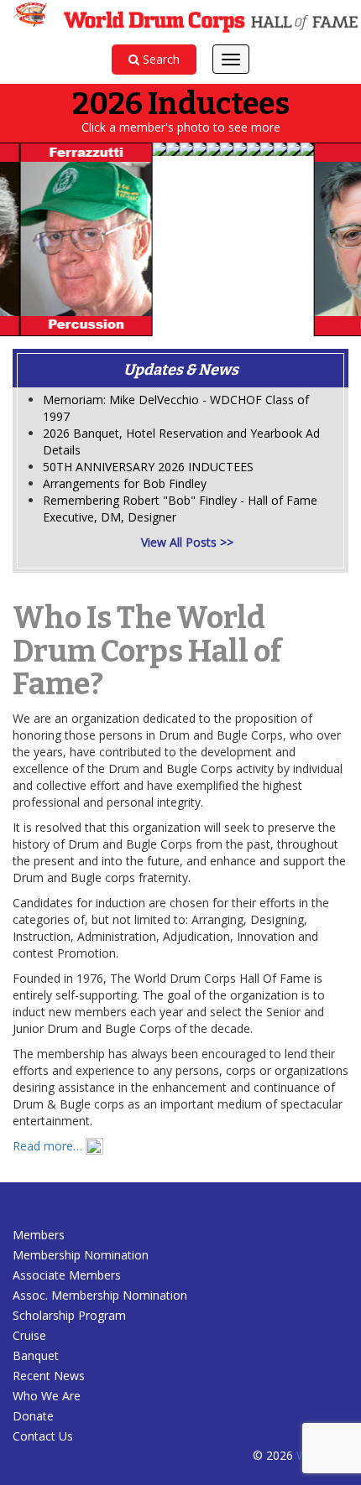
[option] (74, 239)
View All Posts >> (187, 542)
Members (39, 1235)
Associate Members (67, 1275)
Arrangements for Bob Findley (125, 483)
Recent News (49, 1376)
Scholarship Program (69, 1315)
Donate (33, 1416)
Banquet (37, 1355)
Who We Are (47, 1396)
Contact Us (43, 1436)
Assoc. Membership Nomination (100, 1295)
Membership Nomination (81, 1255)
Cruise (29, 1335)
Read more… (49, 1146)
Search (159, 59)
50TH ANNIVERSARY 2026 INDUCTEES (148, 467)
